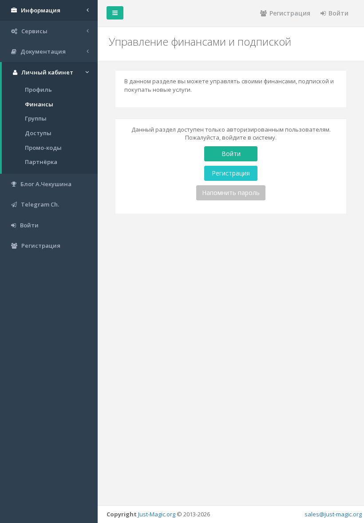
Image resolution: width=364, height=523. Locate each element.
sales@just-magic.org (333, 514)
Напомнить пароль (231, 192)
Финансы (39, 104)
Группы (36, 118)
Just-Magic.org (156, 514)
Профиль (38, 90)
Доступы (38, 133)
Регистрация (289, 13)
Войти (338, 13)
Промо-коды (43, 148)
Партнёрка (41, 162)
